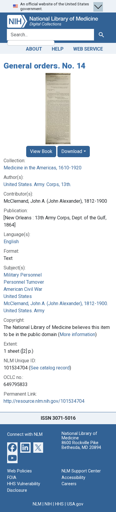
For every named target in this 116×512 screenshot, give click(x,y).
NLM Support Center (81, 471)
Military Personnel (23, 275)
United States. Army (24, 310)
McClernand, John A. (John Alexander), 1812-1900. (56, 303)
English (11, 241)
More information (77, 334)
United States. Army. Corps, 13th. (37, 184)
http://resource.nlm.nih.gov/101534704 (44, 401)
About (34, 49)
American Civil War (23, 289)
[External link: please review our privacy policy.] (12, 447)
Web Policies (19, 471)
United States (18, 296)
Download (71, 151)
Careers (69, 483)
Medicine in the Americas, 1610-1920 (42, 168)
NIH (48, 504)
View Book (41, 151)
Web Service (88, 49)
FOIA (11, 477)
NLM (37, 504)
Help (58, 49)
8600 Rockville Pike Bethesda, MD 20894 (81, 445)
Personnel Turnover (24, 282)
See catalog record (50, 368)
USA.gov (75, 504)
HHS (59, 504)
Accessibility (73, 477)
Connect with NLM (25, 434)
